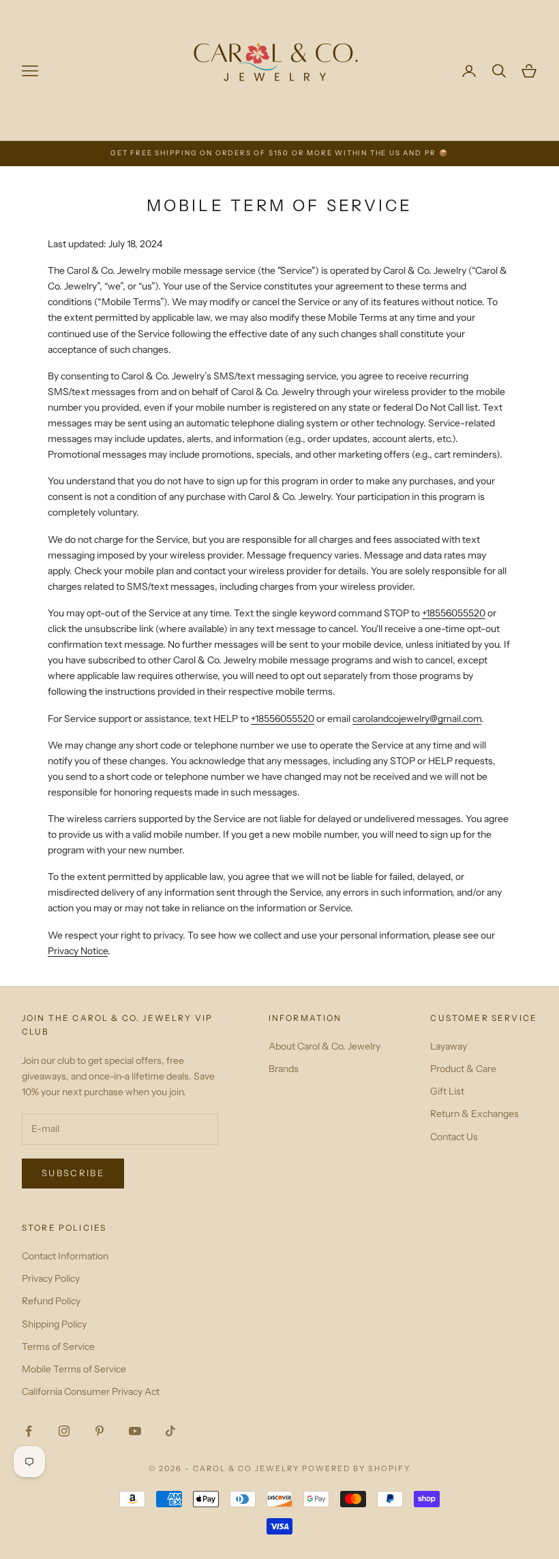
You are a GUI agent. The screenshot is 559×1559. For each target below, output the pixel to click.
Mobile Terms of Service (74, 1369)
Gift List (447, 1091)
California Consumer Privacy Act (91, 1391)
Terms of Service (58, 1346)
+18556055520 (453, 613)
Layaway (448, 1046)
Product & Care (463, 1068)
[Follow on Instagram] (64, 1431)
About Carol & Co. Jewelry (324, 1046)
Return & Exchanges (474, 1113)
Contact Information (65, 1256)
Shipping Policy (54, 1324)
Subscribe (73, 1172)
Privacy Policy (51, 1278)
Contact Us (454, 1137)
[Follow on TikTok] (170, 1431)
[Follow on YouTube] (135, 1431)
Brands (284, 1068)
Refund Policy (51, 1301)
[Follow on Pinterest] (99, 1431)
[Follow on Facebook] (28, 1431)
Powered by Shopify (356, 1468)
